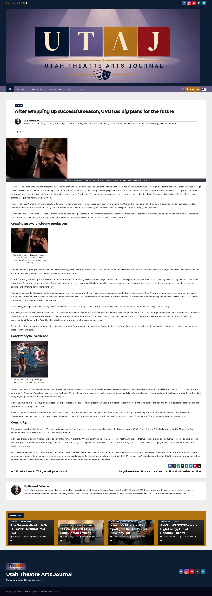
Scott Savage (88, 537)
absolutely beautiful (44, 393)
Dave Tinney (153, 194)
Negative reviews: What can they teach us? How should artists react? (159, 471)
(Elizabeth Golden (71, 207)
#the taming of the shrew (110, 123)
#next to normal (74, 123)
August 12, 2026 (120, 537)
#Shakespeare (90, 123)
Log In (81, 89)
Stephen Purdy (134, 207)
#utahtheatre (66, 525)
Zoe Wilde (16, 293)
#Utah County (129, 123)
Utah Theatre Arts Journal (39, 574)
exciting (28, 393)
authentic (64, 393)
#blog (42, 123)
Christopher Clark (41, 207)
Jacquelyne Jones (27, 198)
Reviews (21, 89)
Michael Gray (183, 194)
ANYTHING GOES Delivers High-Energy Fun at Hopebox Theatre (178, 529)
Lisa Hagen (46, 416)
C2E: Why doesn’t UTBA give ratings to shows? (40, 471)
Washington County (129, 522)
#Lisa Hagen (60, 123)
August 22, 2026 (21, 537)
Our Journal (55, 89)
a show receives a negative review (97, 393)
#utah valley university (147, 123)
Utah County (88, 525)
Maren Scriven (189, 537)
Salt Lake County (26, 522)
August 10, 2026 (170, 537)
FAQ (70, 89)
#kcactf (49, 123)
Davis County (166, 522)
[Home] (10, 89)
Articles (18, 105)
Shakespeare (17, 416)
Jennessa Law (106, 207)
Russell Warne (33, 120)
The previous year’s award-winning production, (41, 204)
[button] (183, 89)
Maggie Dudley (39, 537)
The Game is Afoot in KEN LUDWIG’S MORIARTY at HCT (28, 529)
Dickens (163, 429)
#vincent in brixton (168, 123)
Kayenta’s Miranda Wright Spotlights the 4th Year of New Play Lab (129, 529)
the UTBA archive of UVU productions (176, 389)
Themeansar (53, 592)
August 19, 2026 (70, 537)
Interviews (37, 89)
